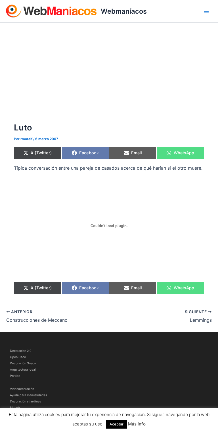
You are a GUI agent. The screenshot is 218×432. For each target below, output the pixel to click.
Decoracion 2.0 (21, 351)
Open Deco (18, 357)
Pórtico (15, 376)
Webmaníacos (124, 11)
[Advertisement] (109, 65)
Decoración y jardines (25, 401)
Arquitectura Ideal (23, 369)
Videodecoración (22, 389)
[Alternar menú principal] (206, 11)
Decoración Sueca (23, 363)
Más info (137, 424)
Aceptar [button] (116, 424)
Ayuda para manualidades (28, 395)
